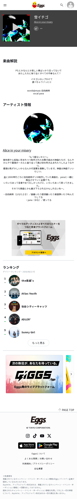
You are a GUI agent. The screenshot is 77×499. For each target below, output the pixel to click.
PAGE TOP (68, 410)
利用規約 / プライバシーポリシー (38, 463)
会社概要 (38, 468)
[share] (36, 28)
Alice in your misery (43, 21)
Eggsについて (38, 453)
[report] (41, 28)
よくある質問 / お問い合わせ (39, 458)
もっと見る (38, 343)
